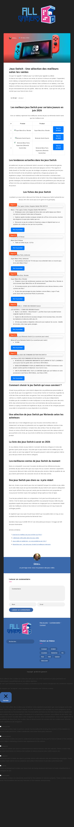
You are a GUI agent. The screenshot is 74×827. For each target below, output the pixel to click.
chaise (53, 649)
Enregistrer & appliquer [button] (8, 783)
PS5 (49, 657)
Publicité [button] (3, 753)
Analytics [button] (3, 744)
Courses (44, 653)
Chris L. (37, 564)
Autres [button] (2, 763)
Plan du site (44, 623)
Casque (44, 649)
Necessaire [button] (4, 773)
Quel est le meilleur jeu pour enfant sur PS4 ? (27, 535)
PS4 (42, 657)
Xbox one (44, 660)
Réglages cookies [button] (6, 691)
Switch (57, 657)
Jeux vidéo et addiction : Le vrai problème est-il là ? (29, 541)
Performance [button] (4, 734)
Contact (43, 625)
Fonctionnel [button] (4, 724)
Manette (54, 653)
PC (63, 653)
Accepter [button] (17, 691)
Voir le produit (58, 129)
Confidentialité (55, 623)
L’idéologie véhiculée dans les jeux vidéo (26, 538)
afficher (21, 98)
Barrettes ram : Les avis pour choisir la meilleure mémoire (32, 544)
